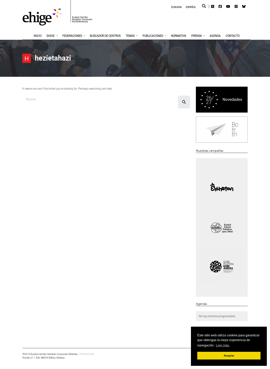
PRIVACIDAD (86, 354)
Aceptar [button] (229, 355)
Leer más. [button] (223, 345)
